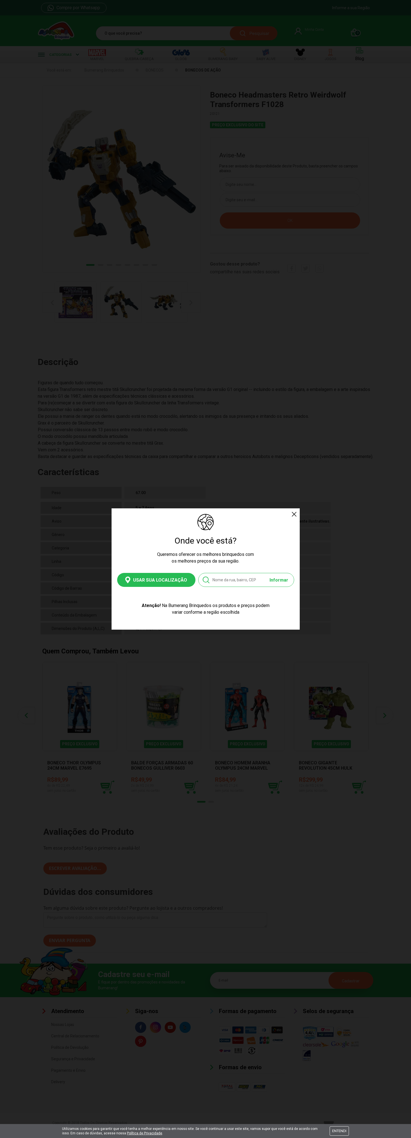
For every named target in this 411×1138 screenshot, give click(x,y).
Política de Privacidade (144, 1133)
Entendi (339, 1131)
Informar (279, 580)
